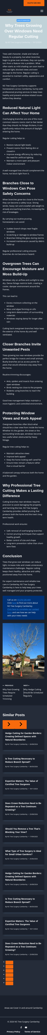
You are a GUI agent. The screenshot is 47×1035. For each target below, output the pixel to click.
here (14, 603)
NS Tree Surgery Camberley (19, 42)
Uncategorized (23, 20)
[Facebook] (21, 1027)
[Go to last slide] (9, 724)
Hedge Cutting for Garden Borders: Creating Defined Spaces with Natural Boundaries (23, 736)
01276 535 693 (34, 3)
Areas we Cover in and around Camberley (23, 1008)
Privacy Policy (13, 1032)
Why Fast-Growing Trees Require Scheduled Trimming (11, 692)
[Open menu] (41, 11)
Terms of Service (32, 1032)
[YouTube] (26, 1027)
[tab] (9, 962)
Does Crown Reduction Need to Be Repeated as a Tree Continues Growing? (23, 806)
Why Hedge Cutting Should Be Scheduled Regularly (33, 690)
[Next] (21, 724)
